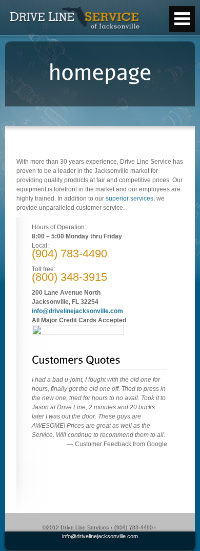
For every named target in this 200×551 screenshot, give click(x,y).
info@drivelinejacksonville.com (77, 311)
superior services (129, 198)
